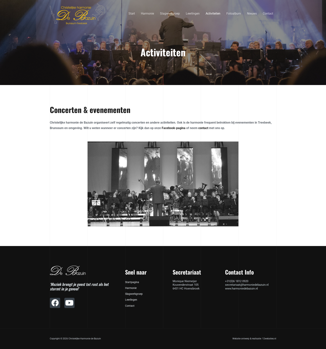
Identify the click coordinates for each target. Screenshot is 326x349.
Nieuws (252, 13)
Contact (268, 13)
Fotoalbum (233, 13)
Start (131, 13)
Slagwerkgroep (170, 13)
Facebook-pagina (173, 128)
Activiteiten (213, 13)
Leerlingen (193, 13)
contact (203, 128)
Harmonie (147, 13)
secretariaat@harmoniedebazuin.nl (247, 284)
